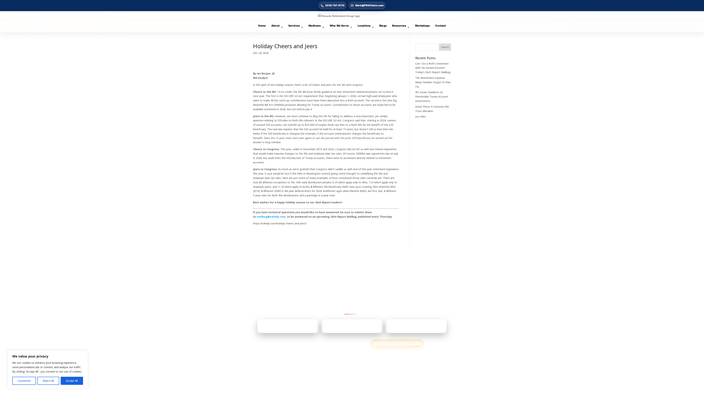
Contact (440, 25)
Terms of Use (356, 342)
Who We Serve (339, 25)
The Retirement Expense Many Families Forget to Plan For (433, 82)
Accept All (72, 380)
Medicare (315, 25)
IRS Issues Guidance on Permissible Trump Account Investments (431, 96)
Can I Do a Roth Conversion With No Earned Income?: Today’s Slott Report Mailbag (432, 68)
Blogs (383, 25)
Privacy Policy (290, 342)
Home (262, 25)
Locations (364, 25)
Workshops (422, 25)
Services (294, 25)
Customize (24, 380)
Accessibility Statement (323, 342)
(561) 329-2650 (410, 327)
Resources (399, 25)
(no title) (420, 116)
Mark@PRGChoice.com (369, 5)
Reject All (48, 380)
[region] (47, 369)
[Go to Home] (352, 16)
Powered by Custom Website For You (397, 342)
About (275, 25)
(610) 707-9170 (334, 5)
